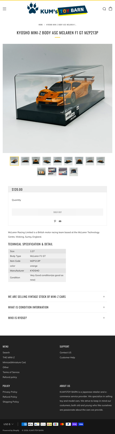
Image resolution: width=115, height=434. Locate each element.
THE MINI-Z (9, 357)
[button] (14, 161)
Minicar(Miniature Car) (14, 362)
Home (41, 24)
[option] (57, 98)
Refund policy (10, 377)
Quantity (16, 200)
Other (6, 367)
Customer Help (67, 357)
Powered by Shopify (11, 430)
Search (6, 352)
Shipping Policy (11, 401)
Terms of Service (11, 372)
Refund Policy (10, 396)
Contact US (65, 352)
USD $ (7, 424)
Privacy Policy (10, 391)
